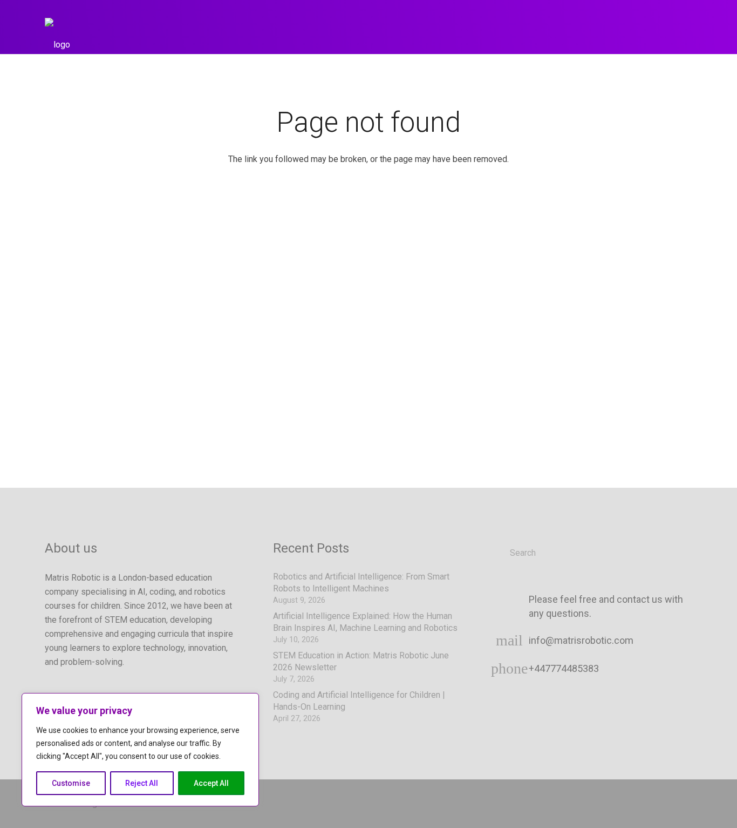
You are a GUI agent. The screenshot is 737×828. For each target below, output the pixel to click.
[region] (140, 749)
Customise (71, 783)
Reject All (141, 783)
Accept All (211, 783)
